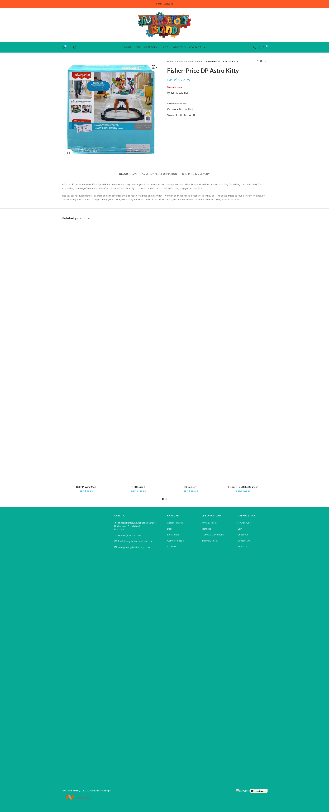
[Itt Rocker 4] (190, 354)
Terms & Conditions (213, 534)
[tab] (128, 172)
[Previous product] (257, 61)
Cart (239, 528)
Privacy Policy (209, 522)
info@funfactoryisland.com (138, 541)
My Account (244, 522)
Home (170, 61)
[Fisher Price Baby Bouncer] (243, 354)
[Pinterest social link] (185, 115)
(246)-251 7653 (133, 535)
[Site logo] (164, 24)
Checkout (242, 534)
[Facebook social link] (176, 115)
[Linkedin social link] (190, 115)
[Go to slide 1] (163, 499)
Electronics (173, 534)
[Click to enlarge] (68, 153)
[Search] (74, 47)
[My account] (254, 47)
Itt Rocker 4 (191, 486)
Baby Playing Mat (86, 486)
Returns (206, 528)
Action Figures (175, 522)
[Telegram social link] (194, 115)
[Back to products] (261, 61)
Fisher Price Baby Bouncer (243, 486)
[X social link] (181, 115)
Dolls (170, 528)
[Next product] (265, 61)
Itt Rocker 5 (138, 486)
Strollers (171, 546)
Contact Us (243, 540)
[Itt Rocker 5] (138, 354)
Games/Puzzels (175, 540)
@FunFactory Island (140, 547)
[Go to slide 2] (166, 499)
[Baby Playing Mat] (86, 354)
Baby (180, 61)
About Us (242, 546)
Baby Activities (194, 61)
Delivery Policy (210, 540)
